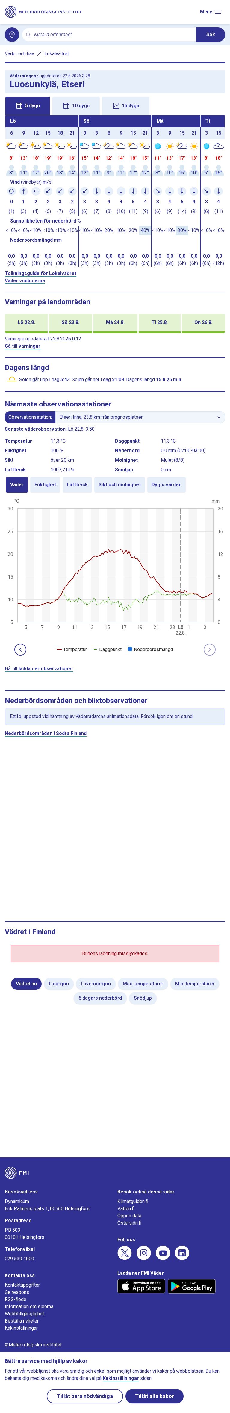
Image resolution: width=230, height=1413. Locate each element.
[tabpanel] (115, 191)
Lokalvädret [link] (56, 53)
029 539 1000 (19, 1259)
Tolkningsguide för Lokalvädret (40, 273)
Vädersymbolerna (25, 280)
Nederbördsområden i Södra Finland (46, 733)
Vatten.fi (125, 1208)
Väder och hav (19, 53)
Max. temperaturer (143, 984)
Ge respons (17, 1292)
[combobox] (113, 34)
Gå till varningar (22, 346)
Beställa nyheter (22, 1321)
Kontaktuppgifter (22, 1285)
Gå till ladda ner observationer (39, 668)
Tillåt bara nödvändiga (85, 1396)
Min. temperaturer (194, 984)
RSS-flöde (15, 1299)
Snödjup (143, 998)
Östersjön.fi (129, 1223)
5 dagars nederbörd (100, 998)
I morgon (59, 984)
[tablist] (115, 105)
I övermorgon (96, 984)
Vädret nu (26, 984)
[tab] (27, 106)
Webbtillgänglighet (24, 1314)
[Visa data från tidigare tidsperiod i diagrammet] (20, 650)
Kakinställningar (21, 1328)
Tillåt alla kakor (154, 1396)
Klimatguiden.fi (132, 1201)
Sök (210, 34)
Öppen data (129, 1216)
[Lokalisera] (12, 34)
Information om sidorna (29, 1306)
